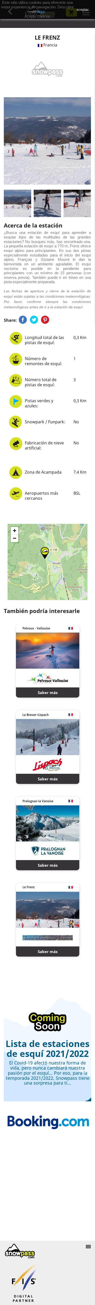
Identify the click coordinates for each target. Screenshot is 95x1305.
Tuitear (34, 320)
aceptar (83, 9)
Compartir (23, 320)
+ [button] (14, 530)
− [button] (14, 538)
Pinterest (45, 320)
